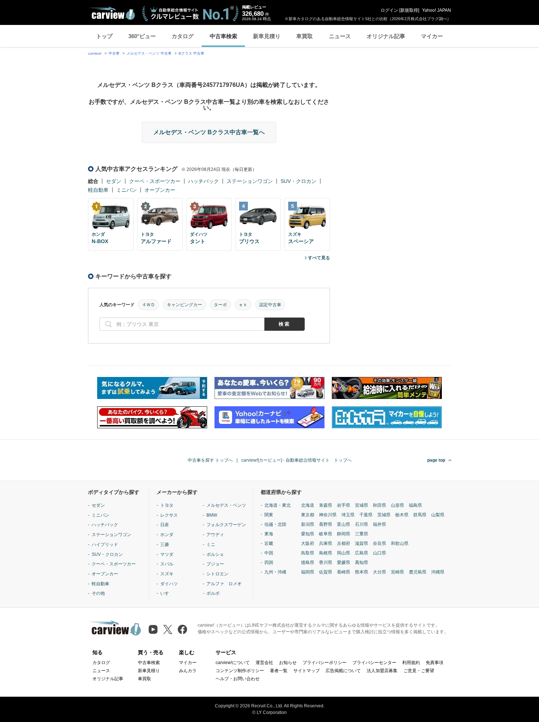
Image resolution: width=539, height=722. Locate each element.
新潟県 (307, 524)
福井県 (379, 524)
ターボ (220, 304)
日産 (164, 524)
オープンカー (159, 190)
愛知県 (307, 533)
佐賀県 (325, 572)
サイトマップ (306, 670)
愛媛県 (343, 562)
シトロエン (217, 573)
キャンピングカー (184, 304)
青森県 (325, 505)
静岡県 (343, 533)
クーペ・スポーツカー (154, 181)
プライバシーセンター (374, 662)
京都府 (343, 543)
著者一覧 (278, 670)
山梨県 (437, 514)
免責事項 (434, 662)
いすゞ (166, 593)
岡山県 (343, 553)
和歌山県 (399, 543)
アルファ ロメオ (224, 583)
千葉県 (366, 514)
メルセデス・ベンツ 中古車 (149, 53)
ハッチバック (203, 181)
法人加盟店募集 (382, 670)
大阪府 (307, 543)
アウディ (215, 534)
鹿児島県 (417, 572)
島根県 (325, 553)
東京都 (307, 514)
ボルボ (213, 593)
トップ (104, 36)
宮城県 (361, 505)
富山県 (343, 524)
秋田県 (379, 505)
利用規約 (411, 662)
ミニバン (126, 190)
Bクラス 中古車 (191, 53)
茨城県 (383, 514)
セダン (113, 181)
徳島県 (307, 562)
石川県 (361, 524)
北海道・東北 (277, 505)
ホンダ (166, 534)
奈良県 (379, 543)
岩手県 (343, 505)
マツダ (166, 554)
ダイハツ (169, 583)
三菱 (164, 544)
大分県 (379, 572)
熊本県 (361, 572)
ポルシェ (215, 554)
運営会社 (264, 662)
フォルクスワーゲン (226, 524)
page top (436, 460)
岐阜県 (325, 533)
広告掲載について (343, 670)
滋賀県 (361, 543)
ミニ (210, 544)
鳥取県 (307, 553)
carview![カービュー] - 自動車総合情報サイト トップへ (296, 460)
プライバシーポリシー (324, 662)
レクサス (169, 515)
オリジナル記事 (386, 36)
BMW (211, 515)
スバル (166, 564)
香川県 (325, 562)
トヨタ (166, 505)
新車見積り (266, 36)
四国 (268, 562)
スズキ (166, 573)
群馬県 (419, 514)
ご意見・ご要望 (418, 670)
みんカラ (188, 670)
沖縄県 (437, 572)
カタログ (183, 36)
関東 (268, 514)
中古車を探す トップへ (210, 460)
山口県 (379, 553)
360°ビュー (142, 36)
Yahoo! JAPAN (436, 10)
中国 (268, 553)
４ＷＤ (148, 304)
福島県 (415, 505)
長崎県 (343, 572)
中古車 (114, 53)
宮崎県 (397, 572)
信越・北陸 (275, 524)
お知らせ (288, 662)
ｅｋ (243, 304)
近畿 (268, 543)
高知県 (361, 562)
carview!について (233, 662)
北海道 (307, 505)
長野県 (325, 524)
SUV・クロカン (298, 181)
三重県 (361, 533)
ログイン (389, 10)
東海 (268, 533)
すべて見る (319, 257)
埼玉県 (348, 514)
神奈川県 (328, 514)
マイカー (432, 36)
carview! (95, 53)
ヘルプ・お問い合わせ (238, 678)
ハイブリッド (105, 544)
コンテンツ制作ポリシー (240, 670)
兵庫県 (325, 543)
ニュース (340, 36)
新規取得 (409, 10)
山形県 (397, 505)
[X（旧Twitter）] (168, 629)
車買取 (304, 36)
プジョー (215, 564)
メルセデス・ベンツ (226, 505)
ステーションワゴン (250, 181)
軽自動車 (98, 190)
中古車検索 (223, 36)
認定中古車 (270, 304)
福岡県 (307, 572)
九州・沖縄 (275, 572)
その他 (98, 593)
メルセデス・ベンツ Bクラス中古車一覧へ (209, 132)
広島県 (361, 553)
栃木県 (401, 514)
